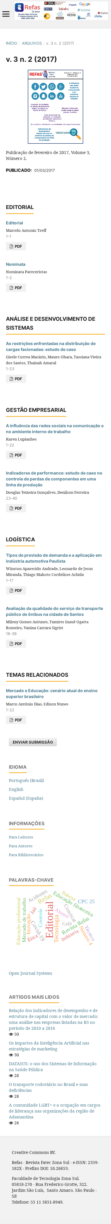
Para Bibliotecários (26, 854)
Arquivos (32, 43)
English (16, 789)
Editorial (14, 222)
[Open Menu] (6, 14)
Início (11, 43)
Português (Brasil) (26, 780)
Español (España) (26, 798)
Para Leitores (21, 837)
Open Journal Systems (30, 973)
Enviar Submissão (33, 742)
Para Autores (21, 846)
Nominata (15, 264)
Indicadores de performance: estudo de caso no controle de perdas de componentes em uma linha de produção (54, 478)
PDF (18, 246)
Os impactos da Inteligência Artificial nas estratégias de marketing (49, 1046)
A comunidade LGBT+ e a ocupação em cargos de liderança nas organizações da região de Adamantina (54, 1111)
